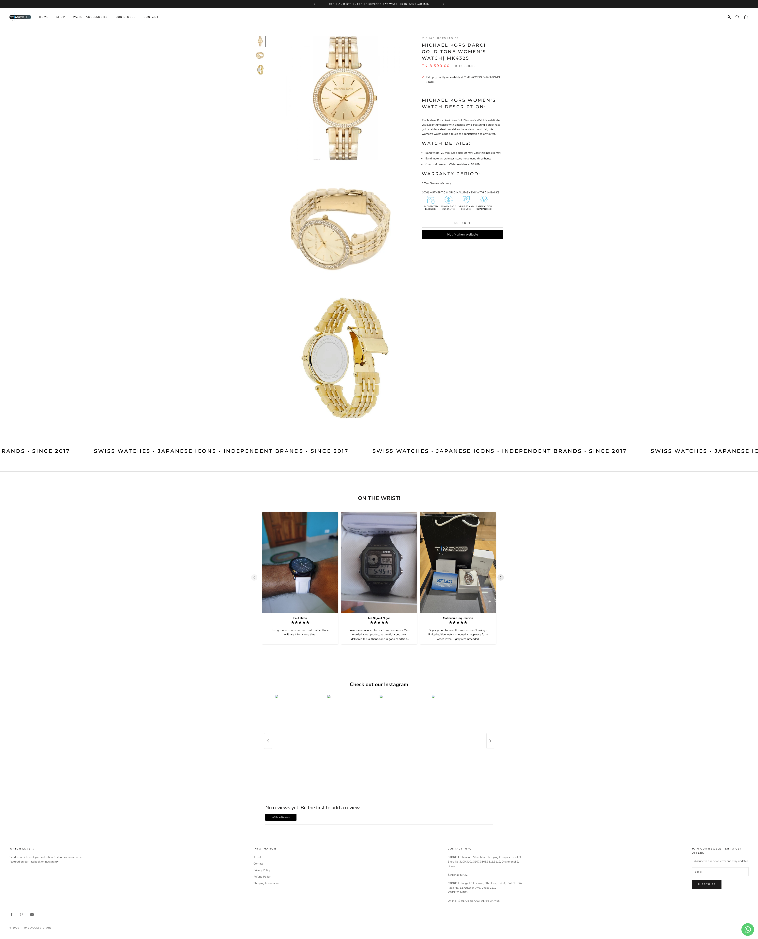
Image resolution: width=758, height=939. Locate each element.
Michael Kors (435, 120)
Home (44, 16)
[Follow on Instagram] (22, 914)
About (257, 857)
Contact (151, 16)
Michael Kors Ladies (440, 38)
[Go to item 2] (260, 55)
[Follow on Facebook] (11, 914)
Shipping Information (266, 883)
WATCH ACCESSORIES (90, 16)
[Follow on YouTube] (32, 914)
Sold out (462, 223)
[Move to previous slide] (256, 577)
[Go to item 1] (260, 41)
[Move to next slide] (502, 577)
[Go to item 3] (260, 69)
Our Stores (126, 16)
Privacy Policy (261, 870)
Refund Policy (261, 877)
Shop (60, 16)
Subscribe (706, 884)
